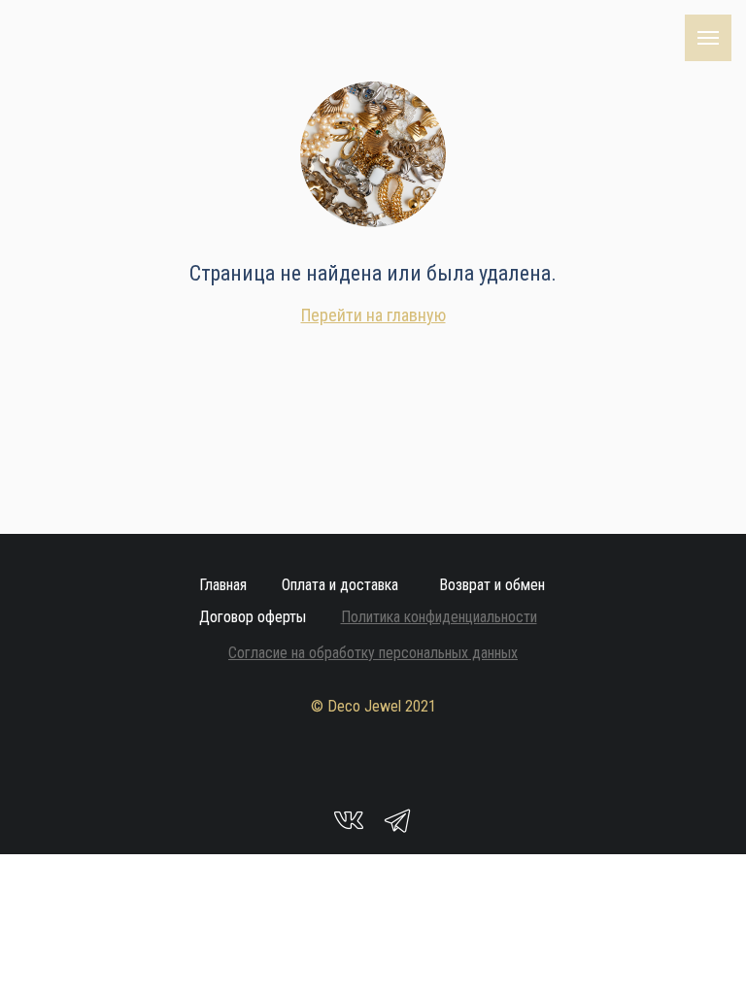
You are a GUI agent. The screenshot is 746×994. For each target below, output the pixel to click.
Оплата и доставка (340, 585)
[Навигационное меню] (708, 38)
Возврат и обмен (492, 585)
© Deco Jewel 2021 (373, 706)
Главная (223, 585)
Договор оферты (252, 617)
